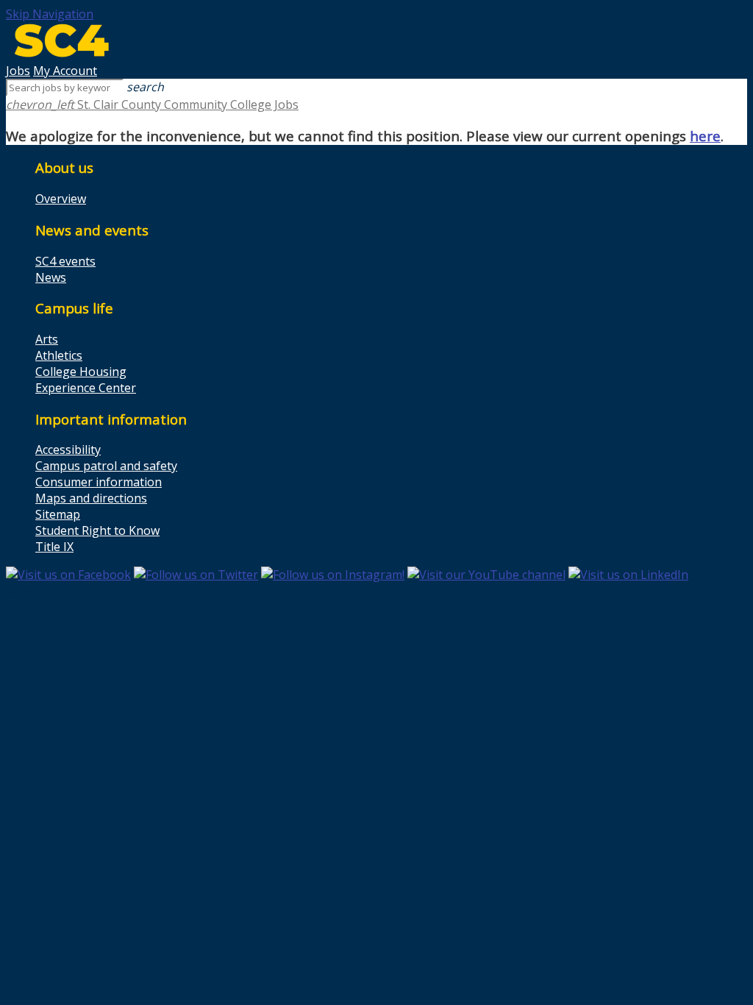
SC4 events (65, 261)
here (705, 136)
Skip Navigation (49, 14)
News (50, 277)
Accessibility (68, 449)
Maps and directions (91, 498)
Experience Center (85, 388)
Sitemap (57, 514)
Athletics (58, 355)
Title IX (54, 547)
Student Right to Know (97, 530)
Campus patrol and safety (106, 466)
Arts (46, 339)
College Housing (80, 371)
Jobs (18, 71)
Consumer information (98, 482)
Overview (60, 199)
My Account (65, 71)
